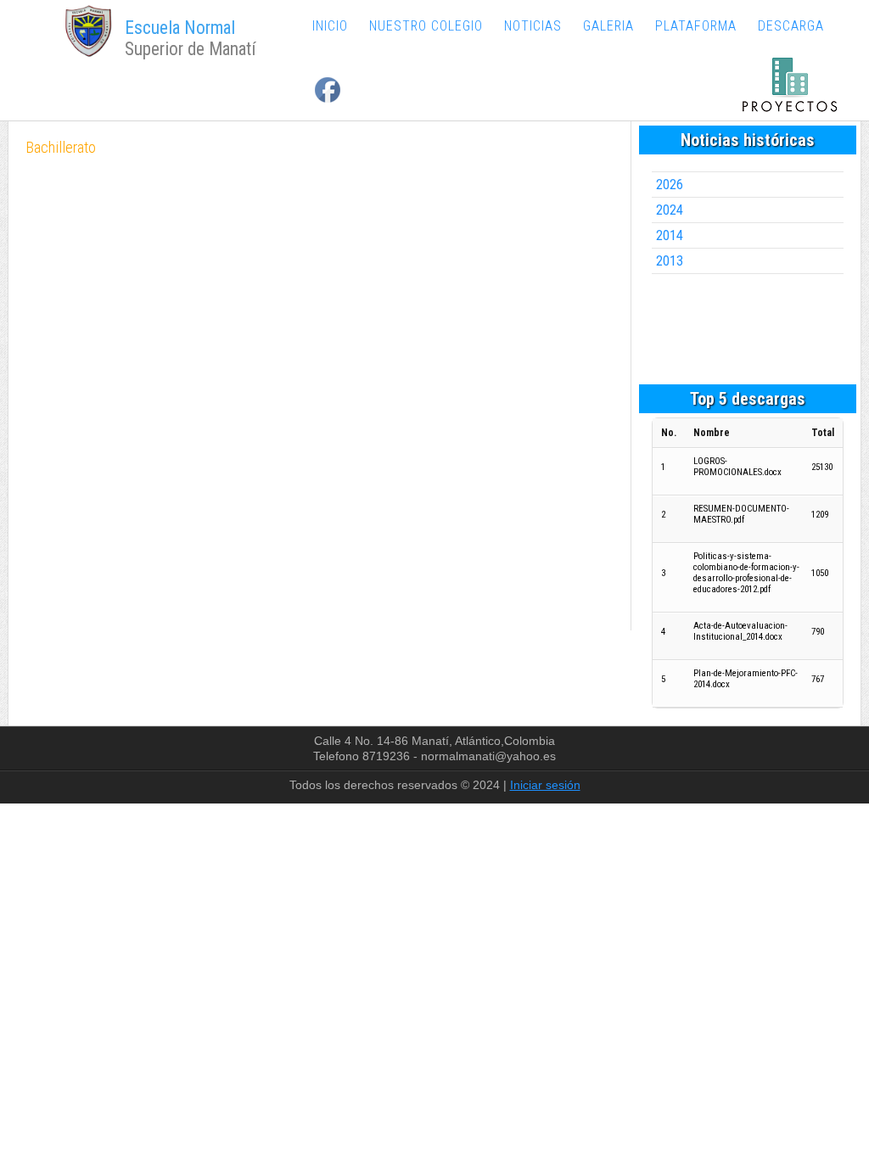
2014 (669, 235)
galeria (608, 26)
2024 (669, 210)
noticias (533, 26)
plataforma (696, 26)
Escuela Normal (180, 27)
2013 (669, 261)
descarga (791, 26)
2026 (669, 184)
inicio (330, 26)
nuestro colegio (426, 26)
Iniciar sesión (545, 785)
